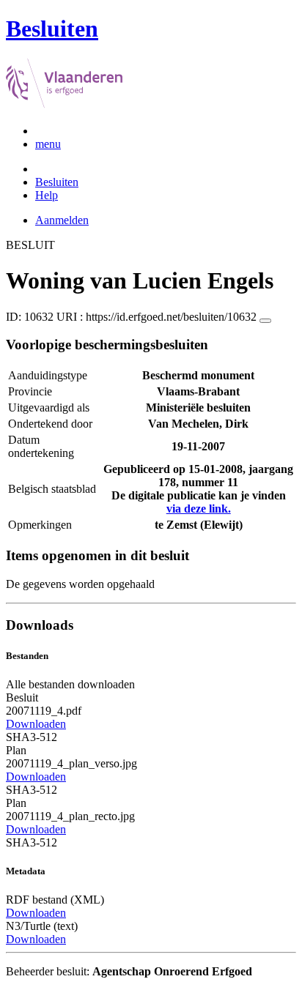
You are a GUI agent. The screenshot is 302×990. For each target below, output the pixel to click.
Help (46, 195)
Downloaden (36, 724)
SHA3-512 (31, 737)
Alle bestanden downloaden (70, 684)
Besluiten (56, 182)
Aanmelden (62, 220)
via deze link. (198, 508)
